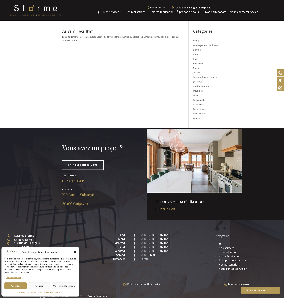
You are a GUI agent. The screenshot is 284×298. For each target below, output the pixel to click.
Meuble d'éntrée (201, 86)
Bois (195, 58)
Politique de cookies (27, 292)
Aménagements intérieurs (205, 45)
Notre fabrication (163, 12)
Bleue (196, 54)
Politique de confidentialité (49, 292)
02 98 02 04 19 (73, 181)
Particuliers (198, 104)
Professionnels (200, 109)
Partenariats (199, 100)
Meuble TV (198, 90)
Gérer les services (13, 277)
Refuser (39, 285)
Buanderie (198, 63)
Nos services (111, 12)
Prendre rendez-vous (82, 165)
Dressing (197, 81)
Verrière (197, 118)
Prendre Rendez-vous (260, 290)
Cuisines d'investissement (205, 77)
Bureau (196, 68)
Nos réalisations (135, 12)
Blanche (197, 49)
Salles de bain (199, 113)
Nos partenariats (215, 12)
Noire (195, 95)
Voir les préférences (64, 285)
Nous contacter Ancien (244, 12)
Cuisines (197, 72)
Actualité (197, 40)
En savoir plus (165, 209)
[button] (74, 252)
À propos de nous (188, 12)
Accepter (15, 285)
